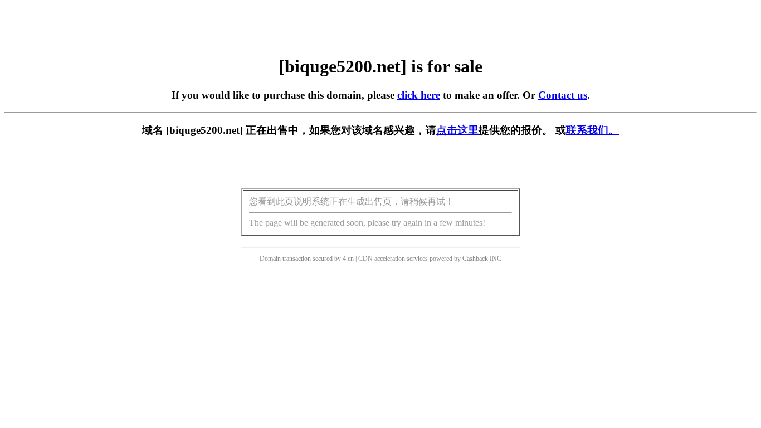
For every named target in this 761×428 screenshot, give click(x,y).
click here (418, 95)
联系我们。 (592, 130)
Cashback (475, 258)
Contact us (562, 95)
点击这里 (457, 130)
